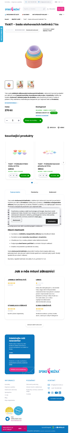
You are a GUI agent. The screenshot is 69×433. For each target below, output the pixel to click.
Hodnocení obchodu (11, 390)
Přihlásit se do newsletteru (18, 369)
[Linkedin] (60, 392)
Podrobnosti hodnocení (32, 30)
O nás (6, 395)
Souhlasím (52, 221)
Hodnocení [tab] (52, 192)
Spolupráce (8, 392)
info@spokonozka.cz (57, 385)
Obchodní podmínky (32, 384)
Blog (6, 398)
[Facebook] (49, 392)
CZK (59, 2)
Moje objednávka (10, 400)
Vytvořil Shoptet (46, 427)
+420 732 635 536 (56, 388)
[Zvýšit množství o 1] (16, 175)
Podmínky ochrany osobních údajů (34, 390)
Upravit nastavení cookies (47, 431)
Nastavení (16, 220)
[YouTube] (56, 392)
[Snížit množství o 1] (10, 175)
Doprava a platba (17, 2)
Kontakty (7, 2)
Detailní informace (11, 103)
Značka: (47, 30)
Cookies (28, 394)
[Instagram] (52, 392)
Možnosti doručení (42, 115)
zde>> (40, 217)
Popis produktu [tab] (15, 192)
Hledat (44, 9)
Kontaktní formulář (56, 398)
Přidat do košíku (31, 120)
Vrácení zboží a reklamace (34, 387)
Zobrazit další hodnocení (34, 325)
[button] (32, 182)
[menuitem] (12, 14)
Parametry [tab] (34, 192)
